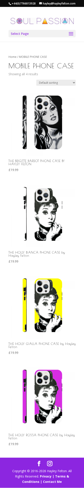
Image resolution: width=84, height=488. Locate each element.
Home (13, 57)
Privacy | (47, 476)
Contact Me (52, 482)
